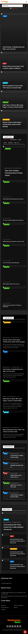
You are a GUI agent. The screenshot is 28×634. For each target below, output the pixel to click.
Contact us (3, 609)
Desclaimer (3, 605)
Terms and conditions (18, 605)
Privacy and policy (5, 607)
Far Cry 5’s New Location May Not (11, 262)
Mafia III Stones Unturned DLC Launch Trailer (13, 241)
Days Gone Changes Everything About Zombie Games (14, 173)
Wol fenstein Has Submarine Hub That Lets (13, 199)
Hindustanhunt (9, 168)
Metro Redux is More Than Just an (11, 284)
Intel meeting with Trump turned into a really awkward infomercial (13, 527)
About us (16, 607)
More (15, 142)
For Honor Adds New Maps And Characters (13, 220)
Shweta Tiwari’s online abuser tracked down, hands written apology (12, 124)
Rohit (5, 396)
